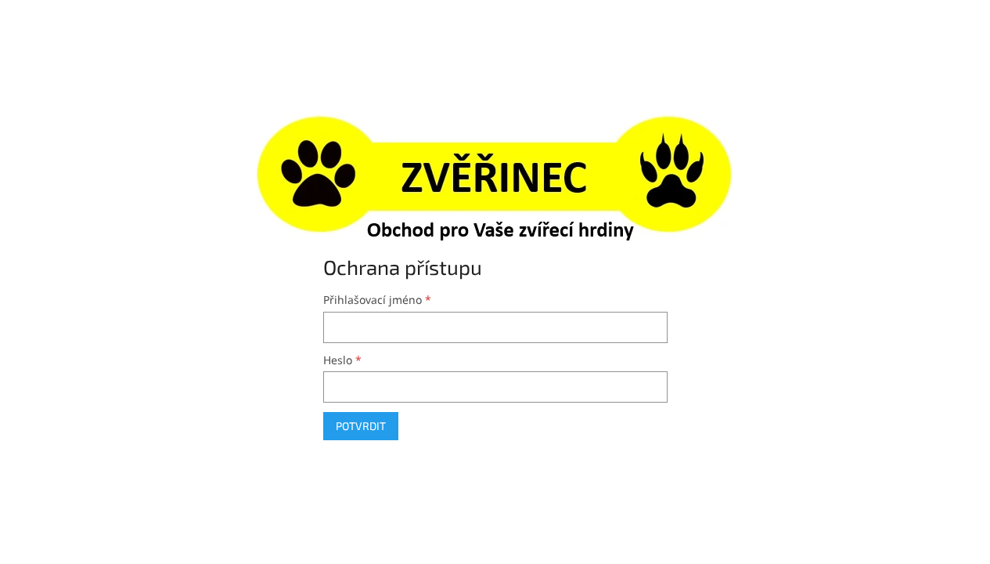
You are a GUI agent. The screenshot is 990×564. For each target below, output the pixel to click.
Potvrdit (361, 425)
